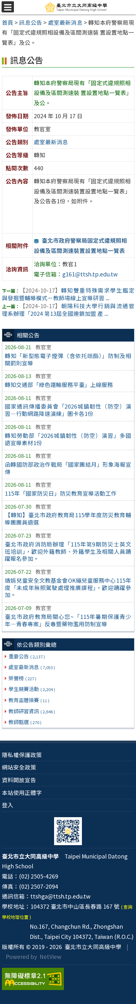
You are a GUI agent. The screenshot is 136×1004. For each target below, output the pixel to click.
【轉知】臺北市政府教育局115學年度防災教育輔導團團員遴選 (68, 518)
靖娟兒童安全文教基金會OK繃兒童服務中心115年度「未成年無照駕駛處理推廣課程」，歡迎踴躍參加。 (68, 587)
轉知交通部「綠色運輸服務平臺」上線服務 (59, 385)
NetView (50, 956)
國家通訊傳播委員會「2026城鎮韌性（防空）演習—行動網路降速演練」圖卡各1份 (68, 409)
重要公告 (27, 656)
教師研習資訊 (32, 711)
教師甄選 (25, 722)
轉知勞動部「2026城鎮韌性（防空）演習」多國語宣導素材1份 (68, 439)
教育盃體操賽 (29, 700)
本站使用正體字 (22, 793)
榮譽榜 (22, 678)
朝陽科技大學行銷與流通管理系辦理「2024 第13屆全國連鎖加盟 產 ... (68, 310)
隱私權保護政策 (22, 755)
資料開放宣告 (19, 780)
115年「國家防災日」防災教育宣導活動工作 (61, 493)
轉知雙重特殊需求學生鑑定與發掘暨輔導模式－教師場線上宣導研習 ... (68, 294)
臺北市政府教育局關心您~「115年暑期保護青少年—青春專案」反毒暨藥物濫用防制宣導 (68, 620)
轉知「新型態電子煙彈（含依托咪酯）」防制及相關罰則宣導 (68, 359)
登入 (7, 805)
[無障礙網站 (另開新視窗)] (68, 979)
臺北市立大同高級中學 (91, 947)
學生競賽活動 (32, 689)
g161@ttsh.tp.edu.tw (90, 274)
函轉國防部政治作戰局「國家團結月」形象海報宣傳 (68, 468)
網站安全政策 (19, 767)
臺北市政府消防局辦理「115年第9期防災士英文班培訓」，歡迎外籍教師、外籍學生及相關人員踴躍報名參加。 (68, 551)
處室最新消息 (32, 667)
